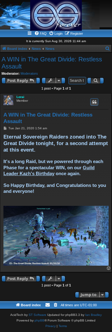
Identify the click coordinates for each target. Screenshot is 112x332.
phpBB (39, 320)
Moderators (29, 73)
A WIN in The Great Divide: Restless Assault (52, 63)
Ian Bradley (93, 315)
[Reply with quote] (94, 102)
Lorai (20, 97)
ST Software (37, 315)
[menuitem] (40, 33)
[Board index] (56, 15)
